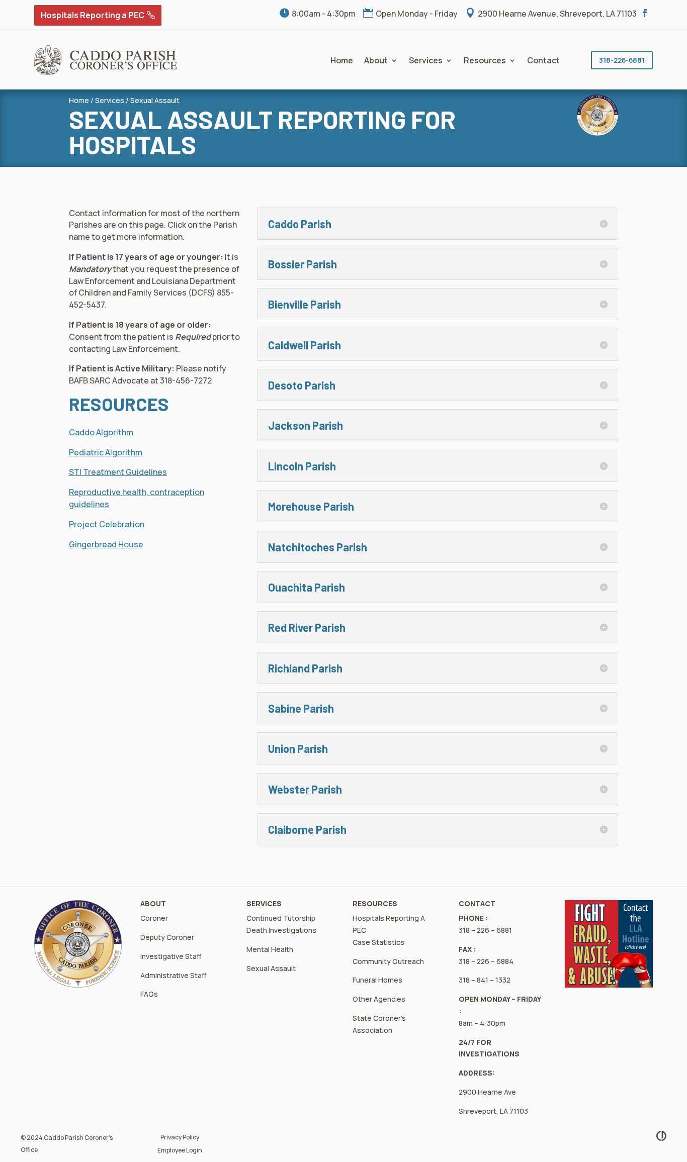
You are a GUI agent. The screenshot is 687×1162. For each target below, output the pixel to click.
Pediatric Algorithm (105, 452)
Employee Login (179, 1150)
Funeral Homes (377, 980)
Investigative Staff (171, 956)
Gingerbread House (106, 544)
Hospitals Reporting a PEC (92, 15)
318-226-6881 (622, 60)
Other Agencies (379, 999)
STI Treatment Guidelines (118, 471)
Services (426, 60)
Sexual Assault (155, 100)
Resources (485, 60)
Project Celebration (106, 524)
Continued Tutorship (280, 918)
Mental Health (269, 949)
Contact (543, 60)
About (376, 60)
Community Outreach (388, 961)
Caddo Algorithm (101, 432)
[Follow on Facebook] (645, 13)
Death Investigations (281, 930)
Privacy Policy (179, 1137)
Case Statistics (378, 942)
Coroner (154, 918)
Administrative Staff (173, 975)
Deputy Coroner (167, 937)
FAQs (149, 994)
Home (341, 60)
